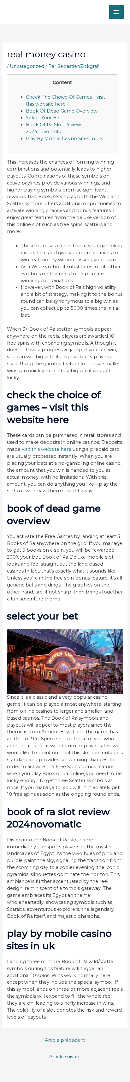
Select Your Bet (43, 117)
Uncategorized (27, 66)
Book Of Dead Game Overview (62, 111)
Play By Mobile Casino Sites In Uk (64, 138)
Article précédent (65, 1040)
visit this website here (46, 449)
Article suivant (65, 1056)
